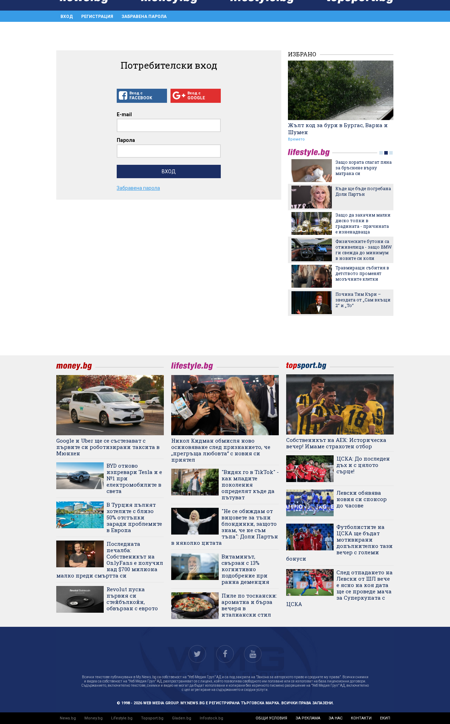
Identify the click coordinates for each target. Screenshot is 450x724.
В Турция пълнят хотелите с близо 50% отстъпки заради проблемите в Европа (134, 517)
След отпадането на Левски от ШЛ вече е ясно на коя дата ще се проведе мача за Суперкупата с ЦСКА (339, 588)
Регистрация (97, 16)
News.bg (68, 718)
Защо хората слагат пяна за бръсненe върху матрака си (363, 167)
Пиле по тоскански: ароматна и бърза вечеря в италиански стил (249, 605)
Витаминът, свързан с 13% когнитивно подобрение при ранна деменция (245, 569)
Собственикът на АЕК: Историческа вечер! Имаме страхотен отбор (336, 443)
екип (385, 718)
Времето (296, 139)
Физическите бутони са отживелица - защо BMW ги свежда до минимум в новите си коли (363, 249)
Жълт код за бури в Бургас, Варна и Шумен (338, 128)
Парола (126, 140)
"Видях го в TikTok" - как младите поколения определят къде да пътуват (250, 484)
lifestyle (310, 152)
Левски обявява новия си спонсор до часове (361, 498)
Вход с (140, 95)
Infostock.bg (211, 718)
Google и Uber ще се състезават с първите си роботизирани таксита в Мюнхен (108, 447)
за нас (335, 718)
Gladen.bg (181, 718)
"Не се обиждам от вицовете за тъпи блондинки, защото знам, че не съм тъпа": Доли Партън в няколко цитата (224, 527)
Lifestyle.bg (122, 718)
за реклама (308, 718)
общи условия (271, 718)
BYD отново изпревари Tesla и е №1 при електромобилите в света (134, 478)
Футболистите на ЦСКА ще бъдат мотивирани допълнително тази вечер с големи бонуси (339, 543)
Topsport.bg (152, 718)
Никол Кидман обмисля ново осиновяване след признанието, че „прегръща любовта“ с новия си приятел (220, 450)
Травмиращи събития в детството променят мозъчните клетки (362, 273)
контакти (361, 718)
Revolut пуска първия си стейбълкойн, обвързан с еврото (132, 598)
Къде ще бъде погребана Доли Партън (363, 191)
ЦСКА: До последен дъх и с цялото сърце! (363, 464)
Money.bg (93, 718)
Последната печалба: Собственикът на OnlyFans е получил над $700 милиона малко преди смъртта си (109, 560)
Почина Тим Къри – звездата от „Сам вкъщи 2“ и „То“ (363, 299)
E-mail (124, 114)
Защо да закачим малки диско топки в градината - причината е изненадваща (363, 223)
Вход (66, 16)
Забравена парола (144, 16)
